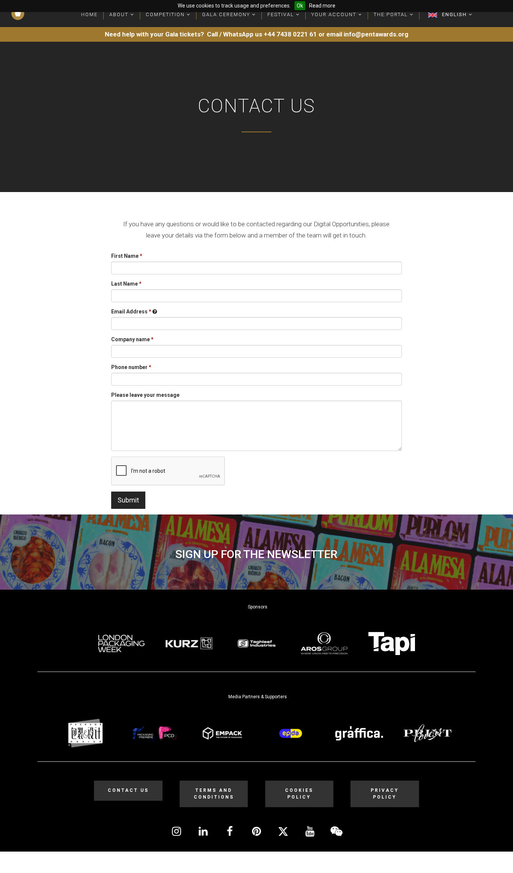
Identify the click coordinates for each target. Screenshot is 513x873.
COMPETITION (166, 14)
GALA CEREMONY (227, 14)
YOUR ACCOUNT (334, 14)
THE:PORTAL (392, 14)
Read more (322, 6)
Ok (300, 6)
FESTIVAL (281, 14)
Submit (128, 500)
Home (89, 14)
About (119, 14)
